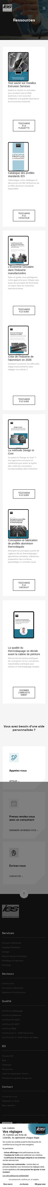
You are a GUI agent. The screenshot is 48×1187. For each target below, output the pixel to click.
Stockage (6, 965)
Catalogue (6, 1065)
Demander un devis (10, 1101)
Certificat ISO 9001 (10, 1024)
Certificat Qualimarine (11, 1015)
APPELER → (14, 781)
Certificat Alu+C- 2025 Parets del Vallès (20, 1037)
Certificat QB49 (9, 1028)
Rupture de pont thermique (14, 956)
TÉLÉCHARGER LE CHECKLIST (24, 585)
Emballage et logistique (12, 960)
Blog (4, 1060)
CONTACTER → (16, 876)
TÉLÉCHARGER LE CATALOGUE (24, 215)
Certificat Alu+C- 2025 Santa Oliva (17, 1033)
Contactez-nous (9, 1096)
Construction (8, 983)
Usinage (5, 952)
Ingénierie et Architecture (14, 992)
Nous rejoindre (8, 1105)
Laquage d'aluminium (11, 947)
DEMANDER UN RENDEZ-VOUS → (24, 830)
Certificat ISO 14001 (11, 1020)
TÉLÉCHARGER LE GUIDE (24, 310)
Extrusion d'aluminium (11, 943)
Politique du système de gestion (17, 1078)
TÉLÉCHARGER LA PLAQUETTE (24, 125)
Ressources (7, 1069)
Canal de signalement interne (15, 1073)
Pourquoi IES (7, 1056)
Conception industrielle (12, 988)
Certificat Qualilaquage (12, 1011)
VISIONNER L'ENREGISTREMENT (24, 692)
